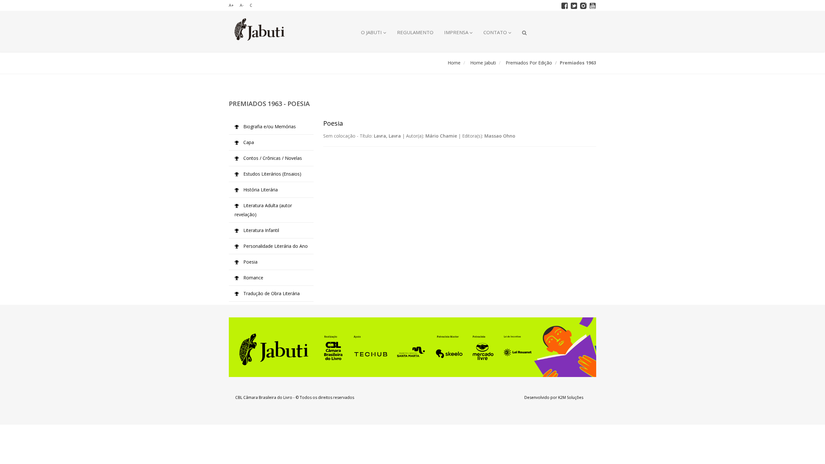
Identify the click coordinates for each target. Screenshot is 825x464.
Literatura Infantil (260, 230)
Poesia (249, 262)
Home (454, 63)
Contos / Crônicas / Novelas (272, 158)
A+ (231, 5)
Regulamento (415, 32)
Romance (252, 278)
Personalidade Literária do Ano (275, 246)
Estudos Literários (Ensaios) (271, 174)
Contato (495, 32)
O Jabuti (372, 32)
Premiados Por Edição (529, 63)
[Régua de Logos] (412, 347)
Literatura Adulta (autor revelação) (263, 210)
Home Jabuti (483, 63)
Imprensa (457, 32)
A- (242, 5)
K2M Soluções (570, 397)
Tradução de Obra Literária (271, 293)
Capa (248, 142)
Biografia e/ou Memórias (269, 126)
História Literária (260, 190)
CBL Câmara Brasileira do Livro (263, 397)
